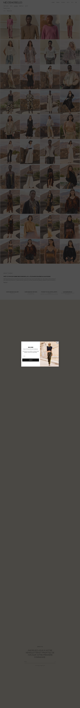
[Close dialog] (57, 343)
